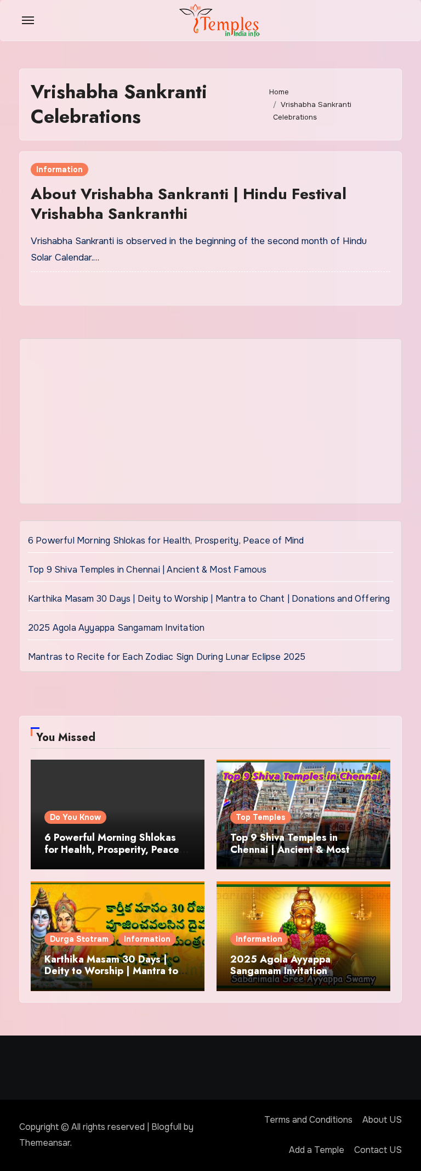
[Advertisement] (212, 424)
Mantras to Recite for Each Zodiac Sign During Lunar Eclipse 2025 (167, 657)
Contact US (378, 1150)
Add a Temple (316, 1150)
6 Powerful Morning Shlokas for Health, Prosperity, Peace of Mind (166, 540)
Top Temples (261, 817)
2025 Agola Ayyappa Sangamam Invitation (116, 627)
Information (59, 169)
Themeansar (44, 1143)
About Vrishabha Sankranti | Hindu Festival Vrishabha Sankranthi (188, 204)
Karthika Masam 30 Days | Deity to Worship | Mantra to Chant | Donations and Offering (209, 598)
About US (382, 1119)
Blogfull (166, 1127)
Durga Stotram (79, 939)
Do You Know (75, 817)
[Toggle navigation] (28, 20)
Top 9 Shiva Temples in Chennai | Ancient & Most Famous (147, 569)
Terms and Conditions (308, 1119)
